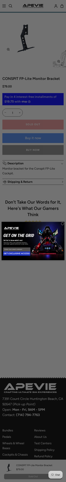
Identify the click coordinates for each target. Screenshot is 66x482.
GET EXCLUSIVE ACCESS (17, 253)
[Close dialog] (62, 223)
